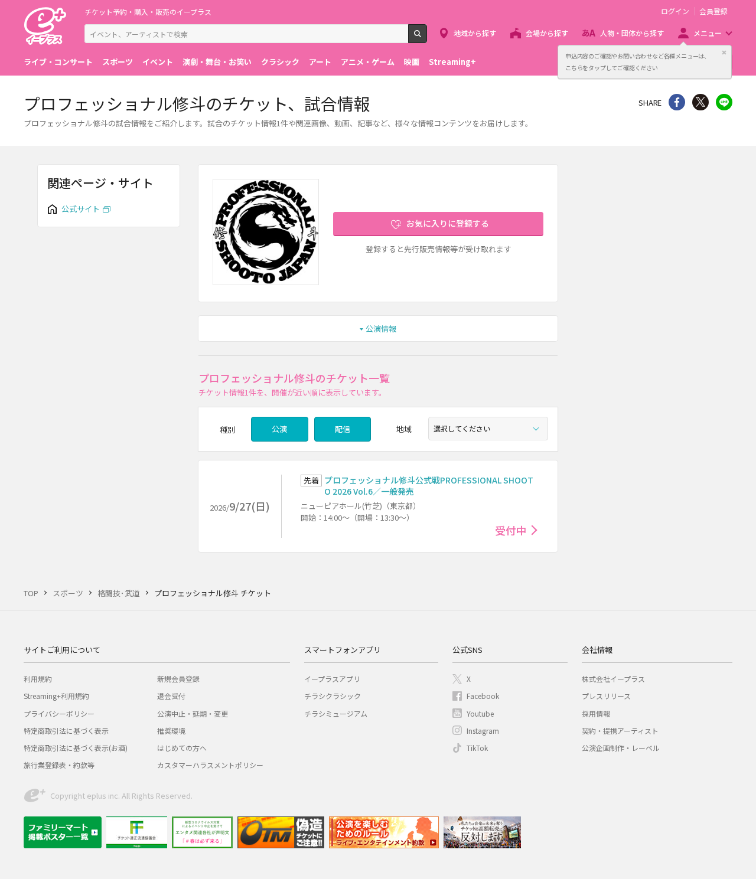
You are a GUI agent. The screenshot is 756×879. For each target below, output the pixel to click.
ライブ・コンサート (58, 61)
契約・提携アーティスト (620, 731)
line (724, 102)
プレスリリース (606, 696)
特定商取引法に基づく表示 (66, 731)
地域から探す (475, 33)
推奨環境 (171, 731)
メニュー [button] (707, 33)
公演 (279, 428)
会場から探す (547, 33)
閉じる (724, 52)
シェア (677, 102)
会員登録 (713, 11)
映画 (411, 61)
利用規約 (38, 679)
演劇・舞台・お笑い (217, 61)
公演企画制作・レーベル (621, 748)
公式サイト (80, 208)
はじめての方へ (182, 748)
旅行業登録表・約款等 (59, 765)
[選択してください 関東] (488, 428)
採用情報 (596, 713)
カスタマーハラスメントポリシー (210, 765)
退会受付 (171, 696)
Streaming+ (452, 61)
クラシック (280, 61)
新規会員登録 (178, 679)
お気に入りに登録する (447, 223)
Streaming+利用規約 (56, 696)
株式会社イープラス (613, 679)
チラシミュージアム (335, 713)
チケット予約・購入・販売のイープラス (147, 11)
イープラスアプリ (332, 679)
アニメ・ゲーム (368, 61)
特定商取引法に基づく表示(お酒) (76, 748)
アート (320, 61)
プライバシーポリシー (59, 713)
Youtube (480, 713)
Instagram (483, 731)
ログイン (675, 11)
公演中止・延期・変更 (192, 713)
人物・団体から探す (632, 33)
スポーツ (117, 61)
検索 (426, 38)
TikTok (477, 748)
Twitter (700, 102)
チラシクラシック (332, 696)
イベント (157, 61)
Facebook (483, 696)
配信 (342, 428)
